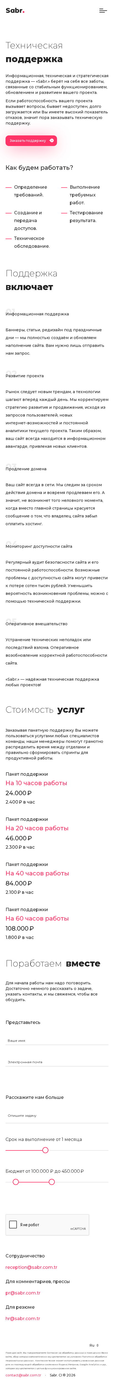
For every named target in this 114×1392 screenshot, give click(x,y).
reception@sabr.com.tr (31, 1267)
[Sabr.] (15, 11)
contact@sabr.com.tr (23, 1375)
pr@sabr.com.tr (23, 1293)
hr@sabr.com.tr (23, 1318)
